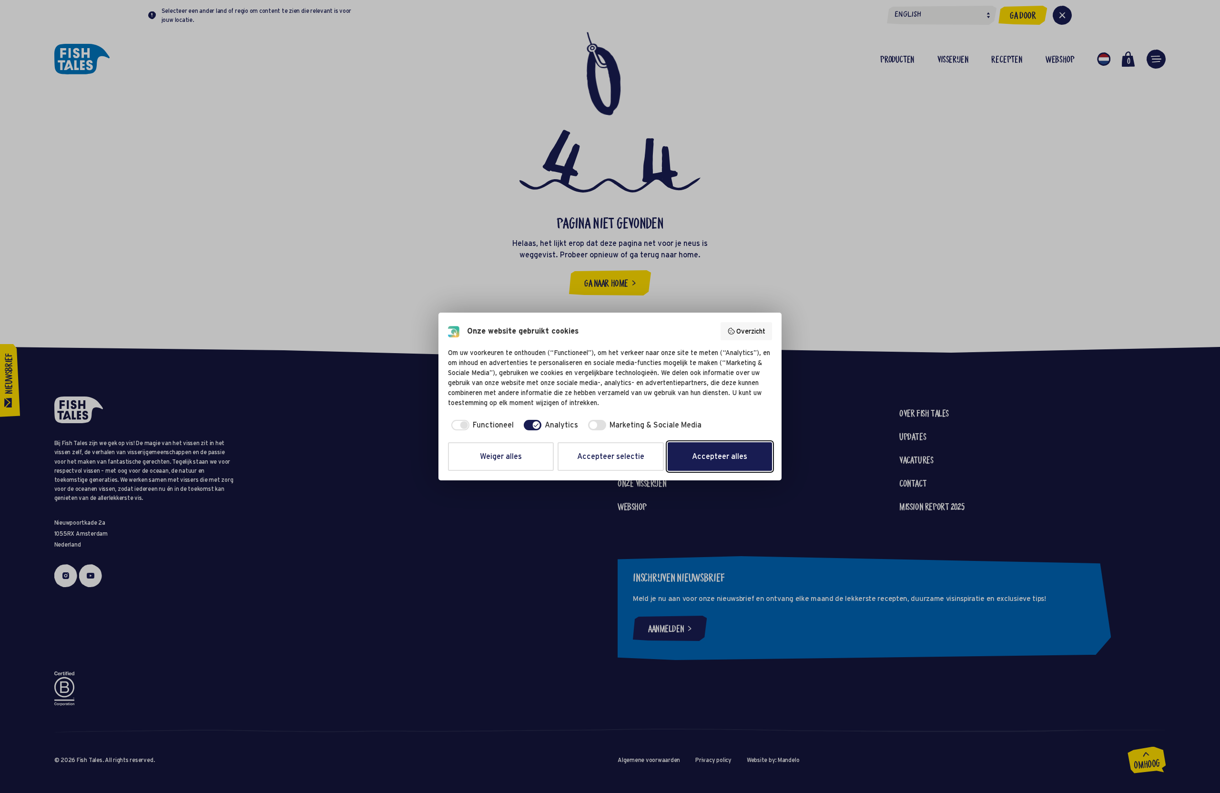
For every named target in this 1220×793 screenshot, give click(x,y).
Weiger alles (501, 456)
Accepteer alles (719, 456)
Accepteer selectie (610, 456)
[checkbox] (481, 425)
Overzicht (750, 331)
